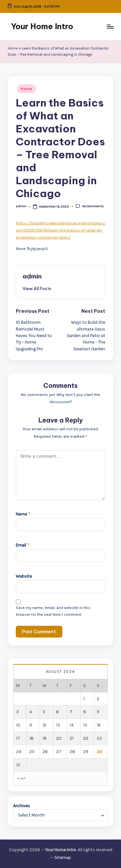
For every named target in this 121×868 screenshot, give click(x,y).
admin (32, 276)
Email (22, 545)
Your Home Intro (42, 26)
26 (45, 751)
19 (44, 738)
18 (31, 738)
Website (24, 576)
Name (23, 514)
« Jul (21, 778)
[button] (37, 288)
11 (30, 725)
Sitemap (63, 857)
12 (44, 725)
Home (13, 48)
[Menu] (110, 26)
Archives (21, 805)
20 (59, 738)
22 (85, 738)
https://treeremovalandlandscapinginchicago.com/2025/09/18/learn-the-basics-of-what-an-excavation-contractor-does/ (60, 230)
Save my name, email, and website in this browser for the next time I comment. (53, 611)
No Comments (93, 206)
